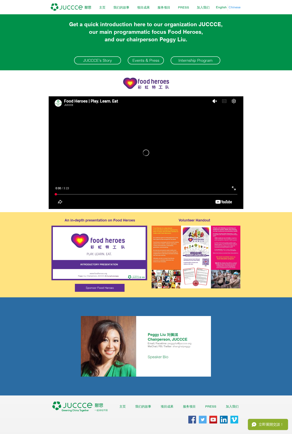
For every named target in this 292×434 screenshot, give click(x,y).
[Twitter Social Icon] (203, 419)
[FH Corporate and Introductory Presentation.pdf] (99, 253)
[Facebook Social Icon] (192, 419)
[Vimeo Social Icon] (234, 419)
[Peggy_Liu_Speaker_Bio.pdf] (146, 347)
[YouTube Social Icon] (213, 419)
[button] (143, 7)
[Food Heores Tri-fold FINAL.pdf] (196, 257)
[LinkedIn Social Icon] (224, 419)
